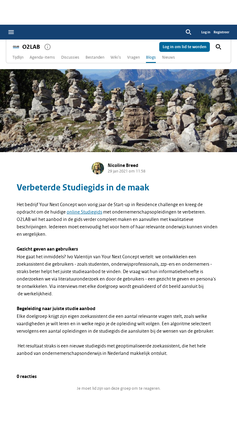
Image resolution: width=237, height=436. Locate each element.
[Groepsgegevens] (47, 47)
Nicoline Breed (123, 165)
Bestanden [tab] (94, 57)
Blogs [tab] (151, 57)
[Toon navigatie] (11, 32)
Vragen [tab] (133, 57)
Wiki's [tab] (115, 57)
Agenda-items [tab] (42, 57)
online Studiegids (84, 212)
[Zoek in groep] (218, 47)
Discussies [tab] (70, 57)
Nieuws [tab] (168, 57)
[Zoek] (188, 32)
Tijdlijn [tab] (17, 57)
